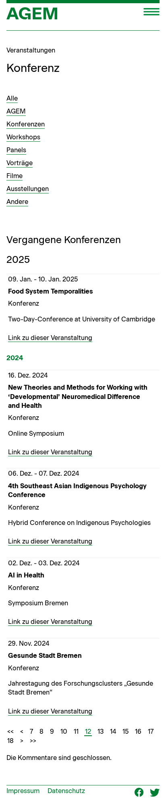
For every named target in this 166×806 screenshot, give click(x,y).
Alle (12, 98)
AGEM (16, 111)
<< (10, 731)
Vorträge (19, 163)
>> (33, 741)
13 (101, 731)
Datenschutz (66, 791)
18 (10, 741)
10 (63, 731)
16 (138, 731)
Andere (17, 202)
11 (76, 731)
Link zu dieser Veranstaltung (50, 338)
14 (113, 731)
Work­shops (23, 137)
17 (151, 731)
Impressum (22, 791)
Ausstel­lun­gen (27, 189)
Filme (14, 176)
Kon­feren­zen (25, 124)
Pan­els (16, 150)
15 (125, 731)
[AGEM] (31, 16)
